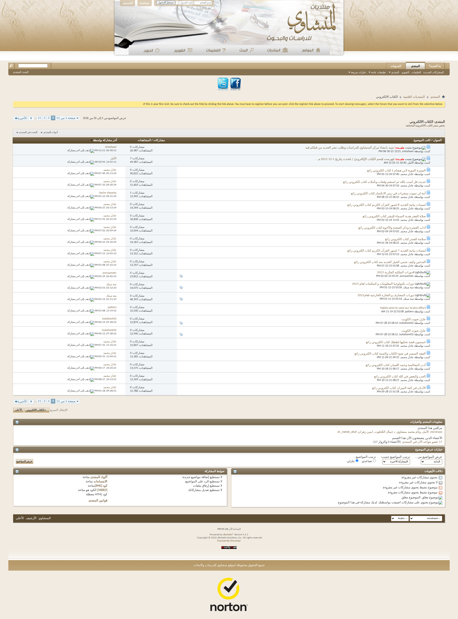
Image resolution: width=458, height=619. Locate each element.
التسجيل (127, 3)
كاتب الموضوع (422, 140)
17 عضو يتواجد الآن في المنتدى (422, 442)
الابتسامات (100, 481)
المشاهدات (144, 140)
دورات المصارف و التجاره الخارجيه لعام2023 (386, 295)
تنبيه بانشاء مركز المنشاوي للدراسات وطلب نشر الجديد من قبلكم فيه (349, 147)
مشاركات (159, 140)
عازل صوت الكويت (413, 319)
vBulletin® (228, 534)
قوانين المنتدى (97, 500)
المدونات (395, 66)
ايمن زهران (365, 431)
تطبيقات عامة (378, 72)
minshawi (408, 151)
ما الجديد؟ (435, 66)
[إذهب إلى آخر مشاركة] (80, 150)
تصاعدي (367, 461)
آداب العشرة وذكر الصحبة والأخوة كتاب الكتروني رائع (392, 227)
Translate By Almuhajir (229, 541)
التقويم (405, 72)
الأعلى (18, 410)
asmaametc (407, 276)
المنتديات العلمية (414, 96)
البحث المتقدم (20, 72)
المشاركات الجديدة (433, 72)
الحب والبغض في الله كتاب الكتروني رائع (400, 376)
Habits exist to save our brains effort (403, 308)
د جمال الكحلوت (385, 431)
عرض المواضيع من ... (428, 457)
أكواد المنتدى (98, 477)
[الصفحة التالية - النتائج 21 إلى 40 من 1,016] (31, 118)
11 (39, 117)
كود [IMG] (101, 485)
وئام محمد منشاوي (409, 431)
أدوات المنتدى (50, 132)
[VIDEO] (102, 490)
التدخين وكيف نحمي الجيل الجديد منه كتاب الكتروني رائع (390, 262)
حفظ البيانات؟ (203, 8)
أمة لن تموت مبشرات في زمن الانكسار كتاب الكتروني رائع (388, 193)
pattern (409, 311)
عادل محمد (407, 174)
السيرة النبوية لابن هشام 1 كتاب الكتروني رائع (396, 170)
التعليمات (416, 72)
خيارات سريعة (358, 72)
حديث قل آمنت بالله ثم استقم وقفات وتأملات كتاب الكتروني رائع (384, 182)
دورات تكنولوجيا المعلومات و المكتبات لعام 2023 (383, 283)
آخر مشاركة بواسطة (105, 140)
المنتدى (415, 66)
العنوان (437, 140)
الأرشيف (31, 518)
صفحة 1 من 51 (66, 118)
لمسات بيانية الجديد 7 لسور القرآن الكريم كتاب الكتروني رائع (386, 250)
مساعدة (144, 3)
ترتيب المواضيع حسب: (395, 457)
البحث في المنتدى (28, 132)
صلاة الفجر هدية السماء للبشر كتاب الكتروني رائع (394, 216)
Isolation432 (406, 323)
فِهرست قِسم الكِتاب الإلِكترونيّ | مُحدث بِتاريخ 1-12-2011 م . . (354, 159)
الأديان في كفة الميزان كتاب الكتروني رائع (399, 388)
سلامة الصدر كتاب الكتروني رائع (405, 239)
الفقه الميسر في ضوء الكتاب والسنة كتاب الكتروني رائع (390, 353)
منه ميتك (408, 287)
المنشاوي (44, 518)
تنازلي (351, 461)
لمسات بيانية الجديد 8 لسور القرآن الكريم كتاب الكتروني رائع (386, 204)
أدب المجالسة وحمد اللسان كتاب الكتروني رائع (396, 365)
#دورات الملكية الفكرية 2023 (395, 272)
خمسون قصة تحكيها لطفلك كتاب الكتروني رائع (396, 342)
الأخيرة (22, 118)
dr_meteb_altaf (347, 431)
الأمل (411, 162)
